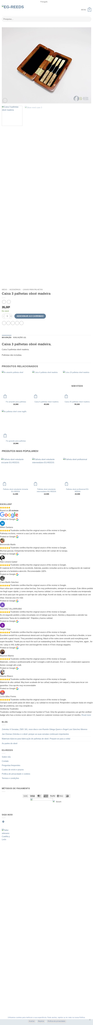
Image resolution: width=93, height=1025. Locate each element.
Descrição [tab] (6, 337)
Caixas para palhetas (33, 289)
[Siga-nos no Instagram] (9, 822)
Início (4, 289)
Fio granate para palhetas (16, 441)
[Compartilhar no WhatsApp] (4, 323)
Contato (5, 761)
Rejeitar (41, 1021)
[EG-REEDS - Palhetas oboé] (14, 10)
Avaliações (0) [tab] (19, 337)
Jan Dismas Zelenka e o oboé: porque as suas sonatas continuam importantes (35, 734)
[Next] (86, 65)
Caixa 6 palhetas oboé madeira (46, 402)
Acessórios (14, 289)
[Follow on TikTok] (12, 822)
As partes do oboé (9, 743)
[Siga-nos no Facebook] (6, 822)
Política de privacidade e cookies (16, 774)
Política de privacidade (56, 1021)
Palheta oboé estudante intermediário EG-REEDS (46, 490)
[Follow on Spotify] (3, 822)
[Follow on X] (15, 822)
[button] (82, 10)
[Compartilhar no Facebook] (8, 323)
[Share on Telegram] (21, 323)
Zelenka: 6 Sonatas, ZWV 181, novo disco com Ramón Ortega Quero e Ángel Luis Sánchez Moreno (44, 729)
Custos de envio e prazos (13, 770)
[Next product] (4, 302)
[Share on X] (13, 323)
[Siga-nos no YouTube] (24, 822)
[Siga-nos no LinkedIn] (21, 822)
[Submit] (88, 19)
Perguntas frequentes (11, 765)
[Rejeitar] (89, 1020)
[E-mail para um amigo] (17, 323)
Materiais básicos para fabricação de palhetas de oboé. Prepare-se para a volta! (36, 739)
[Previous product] (9, 302)
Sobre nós (6, 757)
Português (44, 2)
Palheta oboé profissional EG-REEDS (77, 490)
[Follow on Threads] (18, 822)
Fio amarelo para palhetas (16, 402)
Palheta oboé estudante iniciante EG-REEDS (15, 490)
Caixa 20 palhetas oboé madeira (77, 402)
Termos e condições (10, 778)
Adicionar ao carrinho (30, 316)
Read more (86, 715)
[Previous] (6, 65)
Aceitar (32, 1021)
